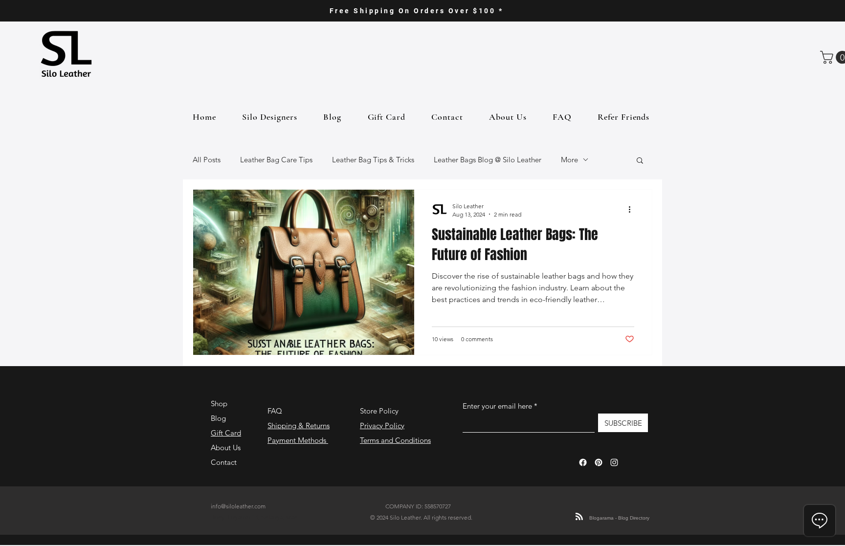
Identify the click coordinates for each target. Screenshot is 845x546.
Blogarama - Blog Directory (619, 518)
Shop (219, 403)
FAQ (274, 410)
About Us (226, 447)
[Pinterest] (598, 462)
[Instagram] (614, 462)
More (569, 159)
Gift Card (226, 432)
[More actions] (633, 210)
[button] (640, 161)
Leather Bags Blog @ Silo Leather (487, 159)
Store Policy (379, 410)
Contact (224, 462)
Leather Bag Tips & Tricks (373, 159)
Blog (218, 418)
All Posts (207, 159)
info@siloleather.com (238, 506)
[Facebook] (583, 462)
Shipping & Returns (298, 425)
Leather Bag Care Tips (276, 159)
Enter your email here (497, 406)
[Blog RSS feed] (579, 517)
